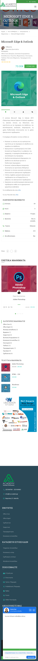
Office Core (4, 53)
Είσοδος (34, 1)
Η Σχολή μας (9, 573)
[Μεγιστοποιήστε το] (30, 610)
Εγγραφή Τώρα (30, 66)
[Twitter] (11, 251)
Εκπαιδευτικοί (5, 56)
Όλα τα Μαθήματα (12, 31)
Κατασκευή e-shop (8, 552)
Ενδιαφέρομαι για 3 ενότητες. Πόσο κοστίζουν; (20, 653)
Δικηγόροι (12, 53)
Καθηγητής (9, 47)
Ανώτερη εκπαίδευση (9, 329)
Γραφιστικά (6, 335)
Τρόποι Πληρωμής (10, 582)
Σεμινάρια (6, 351)
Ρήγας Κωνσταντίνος (19, 296)
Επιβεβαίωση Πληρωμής (12, 586)
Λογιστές (13, 56)
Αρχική (3, 31)
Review (3, 60)
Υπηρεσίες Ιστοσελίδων (10, 548)
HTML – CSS (16, 374)
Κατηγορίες (4, 51)
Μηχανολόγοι (4, 34)
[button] (15, 313)
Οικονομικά (28, 56)
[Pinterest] (15, 251)
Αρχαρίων (6, 332)
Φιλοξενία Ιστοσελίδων (10, 561)
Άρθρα (7, 591)
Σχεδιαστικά (7, 353)
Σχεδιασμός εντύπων (9, 557)
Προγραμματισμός (8, 348)
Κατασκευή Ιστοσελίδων (10, 340)
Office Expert (7, 327)
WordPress (15, 384)
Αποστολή (31, 657)
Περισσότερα (19, 279)
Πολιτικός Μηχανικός (13, 58)
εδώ (19, 190)
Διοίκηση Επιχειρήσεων (22, 53)
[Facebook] (7, 251)
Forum (7, 595)
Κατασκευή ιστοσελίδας (10, 536)
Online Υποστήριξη (10, 600)
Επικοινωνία (9, 577)
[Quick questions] (19, 650)
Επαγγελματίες (24, 31)
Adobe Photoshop (19, 299)
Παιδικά (3, 58)
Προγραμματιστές (25, 58)
